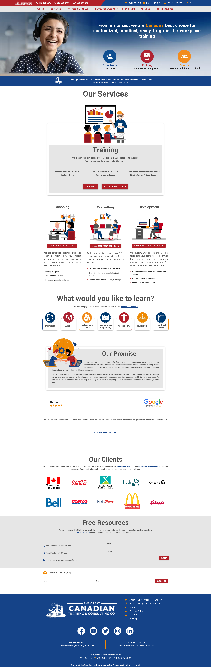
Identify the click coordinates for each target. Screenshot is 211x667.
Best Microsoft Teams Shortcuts (58, 546)
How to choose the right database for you (61, 560)
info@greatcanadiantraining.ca (105, 654)
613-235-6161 (104, 658)
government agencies (125, 466)
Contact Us (134, 607)
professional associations (149, 466)
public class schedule (129, 307)
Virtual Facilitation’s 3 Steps (56, 553)
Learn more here (83, 533)
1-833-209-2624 (122, 658)
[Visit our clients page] (53, 483)
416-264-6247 (87, 658)
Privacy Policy (135, 611)
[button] (155, 3)
